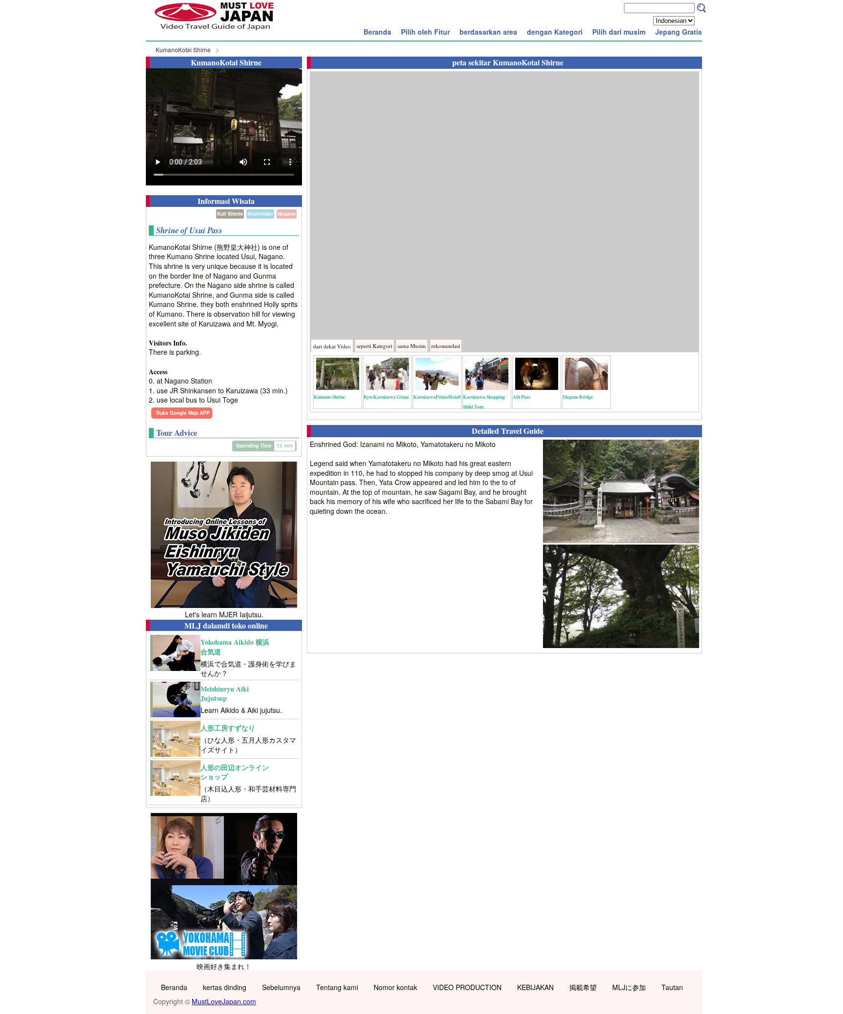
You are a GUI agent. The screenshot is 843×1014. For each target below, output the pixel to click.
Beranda (377, 32)
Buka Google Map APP (183, 412)
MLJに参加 (629, 987)
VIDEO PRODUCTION (467, 987)
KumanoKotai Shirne (183, 49)
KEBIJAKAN (535, 987)
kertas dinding (224, 987)
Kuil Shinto (230, 213)
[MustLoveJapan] (214, 31)
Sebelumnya (281, 987)
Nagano (287, 213)
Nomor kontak (395, 987)
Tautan (672, 987)
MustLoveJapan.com (224, 1001)
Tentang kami (337, 987)
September (260, 213)
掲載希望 (583, 987)
